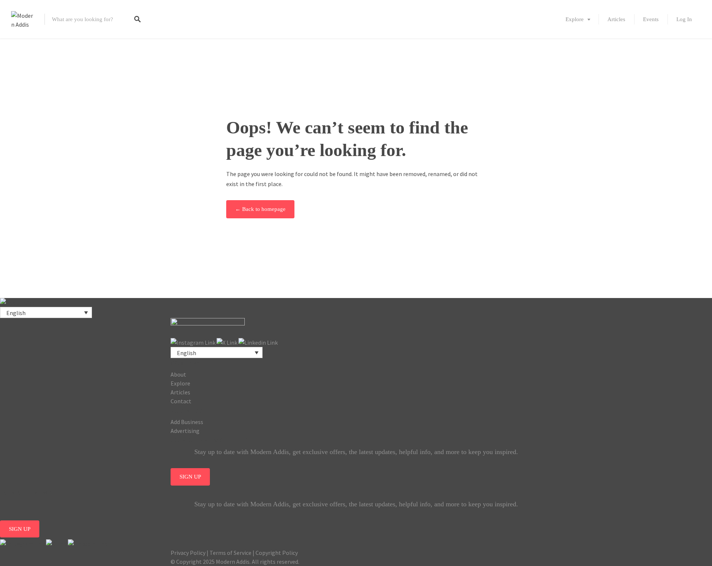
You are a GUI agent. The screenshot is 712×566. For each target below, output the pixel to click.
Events (651, 19)
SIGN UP (190, 477)
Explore (575, 19)
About (178, 374)
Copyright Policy (277, 552)
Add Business (187, 422)
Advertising (185, 430)
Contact (181, 401)
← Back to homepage (260, 209)
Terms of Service (230, 552)
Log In (684, 19)
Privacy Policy (188, 552)
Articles (616, 19)
